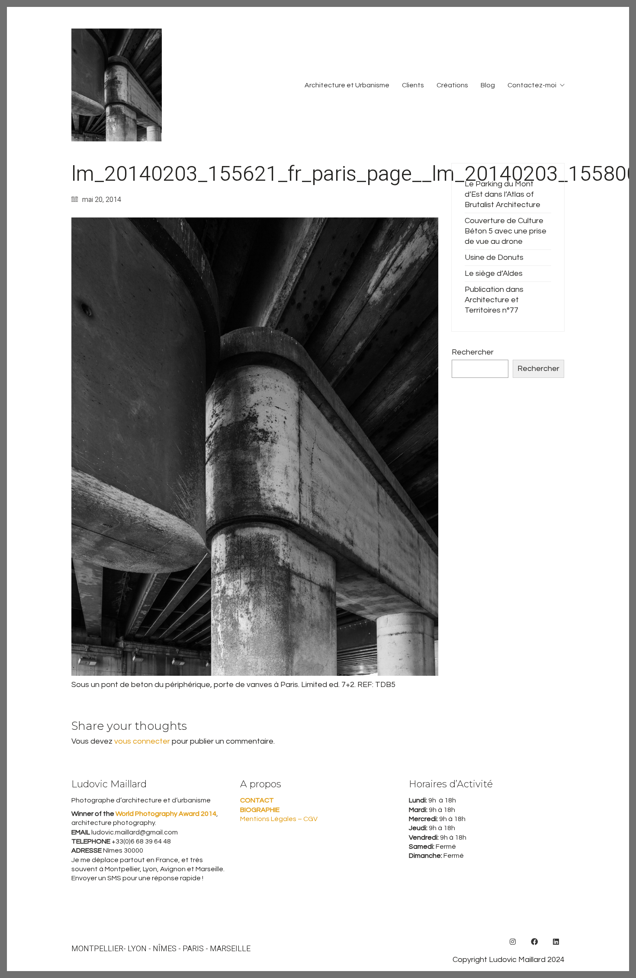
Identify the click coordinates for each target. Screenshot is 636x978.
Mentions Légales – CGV (279, 818)
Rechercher (473, 352)
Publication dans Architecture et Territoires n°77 (494, 299)
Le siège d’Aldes (494, 273)
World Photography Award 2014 (165, 813)
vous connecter (142, 741)
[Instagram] (512, 941)
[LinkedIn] (556, 941)
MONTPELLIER (97, 949)
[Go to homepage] (116, 85)
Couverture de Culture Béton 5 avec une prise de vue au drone (505, 231)
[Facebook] (534, 941)
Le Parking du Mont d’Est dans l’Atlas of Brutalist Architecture (502, 194)
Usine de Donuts (494, 257)
